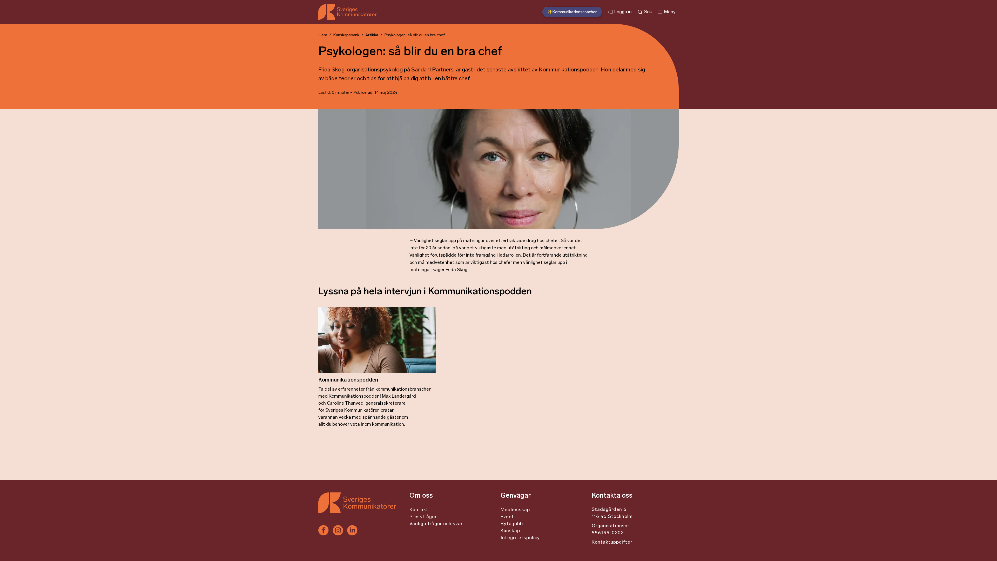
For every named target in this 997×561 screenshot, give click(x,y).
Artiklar (371, 35)
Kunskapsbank (346, 35)
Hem (322, 35)
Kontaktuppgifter (612, 542)
